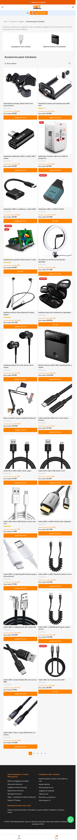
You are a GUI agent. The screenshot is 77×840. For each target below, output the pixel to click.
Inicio (5, 21)
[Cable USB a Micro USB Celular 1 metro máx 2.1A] (20, 503)
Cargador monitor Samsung (17, 787)
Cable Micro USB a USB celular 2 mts (51, 471)
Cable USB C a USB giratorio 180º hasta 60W (20, 627)
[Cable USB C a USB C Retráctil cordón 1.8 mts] (55, 555)
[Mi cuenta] (73, 7)
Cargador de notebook (46, 791)
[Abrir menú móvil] (3, 7)
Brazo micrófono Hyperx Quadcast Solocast (20, 418)
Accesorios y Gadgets (16, 21)
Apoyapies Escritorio (15, 794)
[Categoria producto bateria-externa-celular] (54, 41)
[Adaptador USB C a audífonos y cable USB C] (20, 190)
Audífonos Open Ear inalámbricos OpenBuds (54, 312)
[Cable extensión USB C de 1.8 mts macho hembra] (55, 399)
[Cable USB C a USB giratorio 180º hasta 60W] (20, 608)
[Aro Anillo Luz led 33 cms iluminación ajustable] (55, 241)
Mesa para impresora (15, 784)
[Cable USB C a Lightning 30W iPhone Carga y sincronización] (20, 555)
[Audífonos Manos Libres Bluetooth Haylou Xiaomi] (20, 294)
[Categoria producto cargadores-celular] (21, 41)
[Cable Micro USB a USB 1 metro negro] (20, 452)
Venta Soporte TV (45, 800)
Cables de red (43, 794)
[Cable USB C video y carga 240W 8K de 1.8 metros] (20, 714)
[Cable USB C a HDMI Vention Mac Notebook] (55, 503)
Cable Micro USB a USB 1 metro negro (17, 471)
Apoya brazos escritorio (16, 791)
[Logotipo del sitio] (38, 7)
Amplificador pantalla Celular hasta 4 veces (20, 260)
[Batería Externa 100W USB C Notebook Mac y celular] (55, 346)
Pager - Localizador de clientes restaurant (22, 797)
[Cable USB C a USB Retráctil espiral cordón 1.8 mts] (55, 608)
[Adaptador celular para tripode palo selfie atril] (55, 85)
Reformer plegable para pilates (18, 781)
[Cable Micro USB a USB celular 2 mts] (55, 452)
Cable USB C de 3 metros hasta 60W (51, 680)
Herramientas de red (46, 787)
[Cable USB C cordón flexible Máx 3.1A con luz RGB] (20, 661)
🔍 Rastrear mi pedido (38, 2)
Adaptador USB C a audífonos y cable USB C (20, 209)
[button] (20, 117)
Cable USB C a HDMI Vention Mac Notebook (54, 521)
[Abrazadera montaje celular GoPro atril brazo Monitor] (20, 85)
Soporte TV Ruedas (14, 800)
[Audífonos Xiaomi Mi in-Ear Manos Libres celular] (20, 346)
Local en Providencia (40, 13)
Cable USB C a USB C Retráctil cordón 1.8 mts (54, 574)
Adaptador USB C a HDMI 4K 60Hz (51, 209)
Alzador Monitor (44, 784)
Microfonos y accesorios (47, 797)
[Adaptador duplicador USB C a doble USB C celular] (20, 137)
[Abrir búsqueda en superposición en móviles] (28, 13)
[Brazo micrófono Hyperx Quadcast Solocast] (20, 399)
